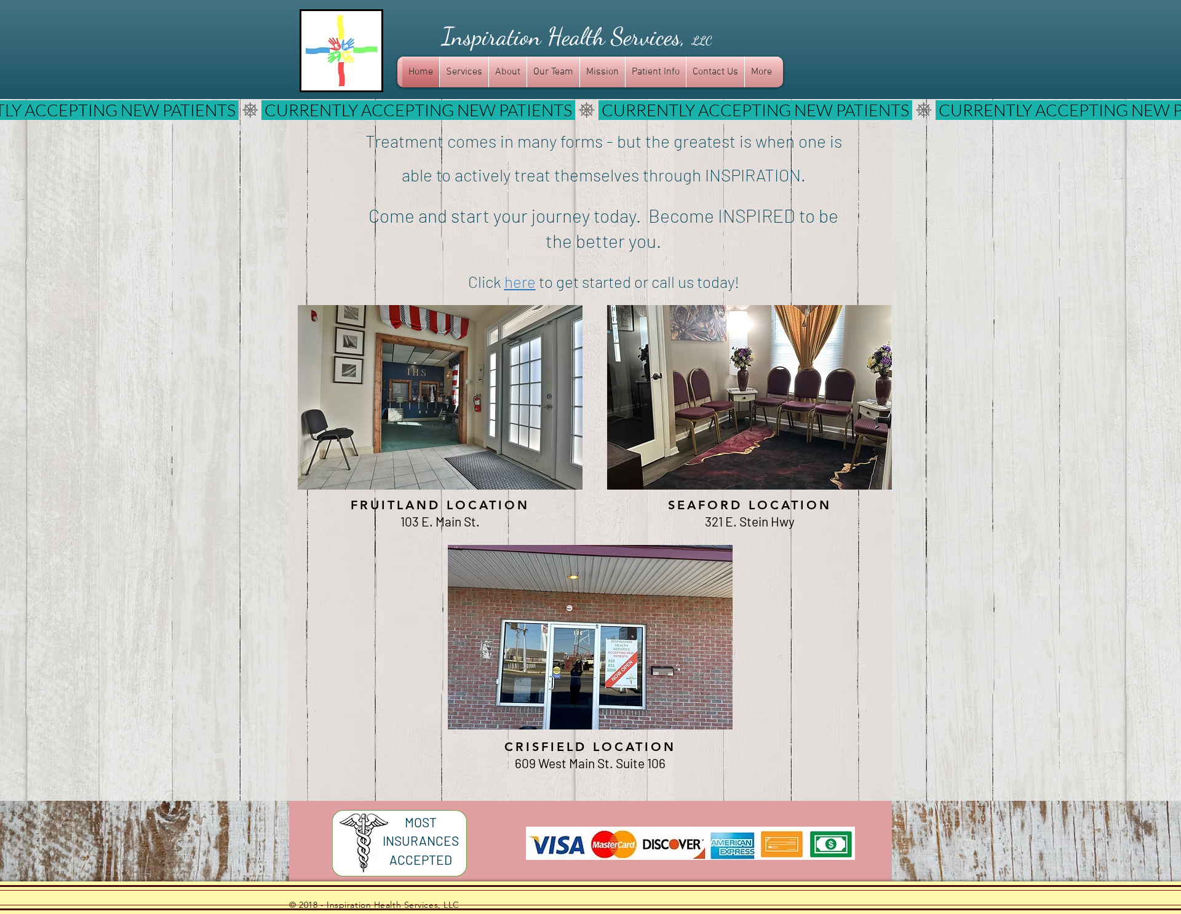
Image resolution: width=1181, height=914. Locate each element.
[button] (440, 397)
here (520, 281)
